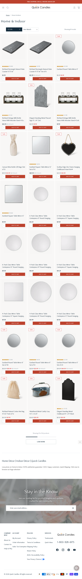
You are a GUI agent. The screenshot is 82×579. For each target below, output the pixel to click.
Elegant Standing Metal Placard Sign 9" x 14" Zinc (40, 119)
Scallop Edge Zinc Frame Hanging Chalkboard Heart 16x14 (68, 168)
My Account (16, 538)
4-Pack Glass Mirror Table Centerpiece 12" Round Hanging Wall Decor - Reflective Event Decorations (67, 315)
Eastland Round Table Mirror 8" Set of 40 (12, 364)
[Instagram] (63, 550)
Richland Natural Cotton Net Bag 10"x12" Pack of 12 (13, 413)
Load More (41, 442)
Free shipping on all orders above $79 (41, 2)
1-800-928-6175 (65, 542)
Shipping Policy (32, 547)
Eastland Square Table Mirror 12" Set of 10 (40, 168)
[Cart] (79, 7)
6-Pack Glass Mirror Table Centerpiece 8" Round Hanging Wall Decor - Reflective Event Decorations (40, 217)
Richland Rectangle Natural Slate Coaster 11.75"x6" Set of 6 (41, 70)
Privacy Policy (31, 538)
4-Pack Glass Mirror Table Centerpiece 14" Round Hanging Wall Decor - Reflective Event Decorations (40, 266)
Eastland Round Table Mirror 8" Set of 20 (67, 364)
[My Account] (74, 7)
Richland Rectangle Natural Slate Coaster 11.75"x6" (13, 70)
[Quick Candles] (41, 7)
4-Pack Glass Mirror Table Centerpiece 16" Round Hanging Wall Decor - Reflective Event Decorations (40, 315)
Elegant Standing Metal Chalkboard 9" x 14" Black (65, 413)
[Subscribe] (73, 508)
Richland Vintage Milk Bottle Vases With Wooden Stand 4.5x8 (68, 119)
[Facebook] (57, 550)
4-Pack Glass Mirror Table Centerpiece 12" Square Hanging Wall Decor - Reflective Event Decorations (13, 315)
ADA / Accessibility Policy (35, 555)
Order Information (18, 542)
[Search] (7, 7)
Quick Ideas (49, 542)
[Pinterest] (69, 550)
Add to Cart (15, 78)
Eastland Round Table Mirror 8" (67, 69)
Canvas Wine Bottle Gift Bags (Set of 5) (13, 168)
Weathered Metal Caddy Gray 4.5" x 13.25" (40, 413)
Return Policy (31, 551)
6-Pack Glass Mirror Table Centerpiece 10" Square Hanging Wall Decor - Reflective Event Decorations (67, 217)
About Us (7, 540)
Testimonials (49, 538)
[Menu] (3, 7)
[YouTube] (74, 550)
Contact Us (8, 544)
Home (8, 15)
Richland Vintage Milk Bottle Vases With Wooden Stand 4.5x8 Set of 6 (13, 119)
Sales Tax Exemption (19, 547)
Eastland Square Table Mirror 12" (13, 216)
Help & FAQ (8, 549)
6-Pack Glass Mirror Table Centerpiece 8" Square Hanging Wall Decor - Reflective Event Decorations (67, 266)
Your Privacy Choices (34, 559)
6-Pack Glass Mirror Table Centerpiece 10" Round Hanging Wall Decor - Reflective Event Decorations (13, 266)
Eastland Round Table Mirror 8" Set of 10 (40, 364)
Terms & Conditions (33, 542)
